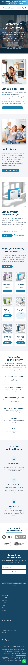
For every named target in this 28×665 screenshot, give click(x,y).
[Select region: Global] (18, 8)
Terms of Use (5, 623)
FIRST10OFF (12, 3)
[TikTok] (9, 640)
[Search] (23, 8)
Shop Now (7, 236)
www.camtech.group (21, 655)
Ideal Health (5, 595)
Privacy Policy (5, 618)
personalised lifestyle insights (11, 366)
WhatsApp (4, 633)
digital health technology (15, 363)
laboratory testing (7, 164)
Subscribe (14, 572)
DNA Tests (4, 600)
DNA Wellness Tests (8, 95)
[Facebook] (2, 640)
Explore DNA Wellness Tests (12, 108)
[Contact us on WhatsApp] (24, 661)
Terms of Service (6, 620)
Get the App (20, 236)
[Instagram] (6, 640)
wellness (15, 218)
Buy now (7, 291)
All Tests (4, 603)
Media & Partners (6, 598)
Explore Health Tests (10, 170)
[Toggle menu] (25, 8)
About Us (4, 593)
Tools (3, 608)
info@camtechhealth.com (9, 630)
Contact (4, 610)
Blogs (3, 605)
